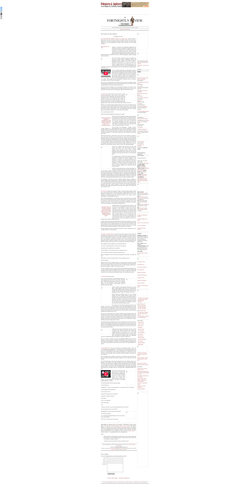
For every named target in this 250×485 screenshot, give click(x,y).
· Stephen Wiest (140, 344)
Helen (141, 200)
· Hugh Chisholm (140, 322)
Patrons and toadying (142, 305)
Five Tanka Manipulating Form (143, 111)
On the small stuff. (140, 269)
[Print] (1, 12)
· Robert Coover (140, 325)
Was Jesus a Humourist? (142, 129)
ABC (138, 90)
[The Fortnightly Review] (125, 25)
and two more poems (144, 97)
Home (121, 29)
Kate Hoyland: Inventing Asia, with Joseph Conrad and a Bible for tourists (143, 373)
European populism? (141, 388)
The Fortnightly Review (111, 482)
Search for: (139, 69)
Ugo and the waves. (141, 277)
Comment (104, 464)
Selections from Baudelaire (142, 106)
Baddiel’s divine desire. (141, 272)
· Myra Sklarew (140, 334)
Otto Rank (140, 301)
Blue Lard (139, 133)
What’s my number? (141, 282)
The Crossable (140, 86)
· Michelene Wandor (141, 342)
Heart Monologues (145, 163)
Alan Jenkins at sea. (141, 264)
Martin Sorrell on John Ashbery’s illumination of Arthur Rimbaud (142, 380)
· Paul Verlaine (140, 341)
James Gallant (111, 448)
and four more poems (141, 79)
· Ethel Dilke (139, 327)
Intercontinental (140, 82)
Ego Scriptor (140, 127)
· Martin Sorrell (140, 335)
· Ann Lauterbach (140, 330)
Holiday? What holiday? (141, 280)
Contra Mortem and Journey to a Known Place (143, 169)
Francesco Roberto (131, 430)
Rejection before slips (142, 307)
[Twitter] (1, 10)
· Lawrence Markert (141, 332)
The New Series (121, 482)
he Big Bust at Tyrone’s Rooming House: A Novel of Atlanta (118, 425)
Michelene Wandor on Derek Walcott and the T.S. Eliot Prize (142, 359)
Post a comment (116, 449)
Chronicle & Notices (126, 29)
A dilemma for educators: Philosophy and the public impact (142, 354)
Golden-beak (142, 193)
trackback (124, 449)
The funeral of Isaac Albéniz (143, 298)
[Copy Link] (1, 16)
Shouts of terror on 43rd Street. (143, 222)
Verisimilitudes (118, 445)
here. (146, 158)
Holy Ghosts (139, 93)
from (140, 141)
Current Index (137, 482)
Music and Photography (131, 444)
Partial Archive (128, 482)
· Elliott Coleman (140, 324)
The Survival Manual (144, 204)
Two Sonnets (139, 103)
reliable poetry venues (143, 252)
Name (104, 457)
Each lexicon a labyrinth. (142, 267)
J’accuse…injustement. (141, 225)
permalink (121, 448)
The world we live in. (141, 261)
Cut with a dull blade (142, 308)
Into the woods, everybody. (143, 312)
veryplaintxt (144, 482)
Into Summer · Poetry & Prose (143, 65)
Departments (139, 154)
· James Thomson (140, 339)
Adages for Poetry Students (142, 118)
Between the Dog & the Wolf (142, 77)
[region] (125, 7)
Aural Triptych (143, 166)
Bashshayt (139, 100)
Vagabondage (123, 427)
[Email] (1, 18)
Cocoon (138, 97)
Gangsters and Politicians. (142, 275)
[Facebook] (1, 8)
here (146, 249)
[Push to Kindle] (1, 14)
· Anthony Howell (140, 329)
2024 (138, 66)
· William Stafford (140, 337)
